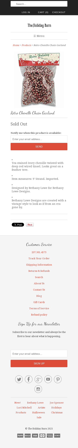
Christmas (56, 412)
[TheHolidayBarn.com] (39, 25)
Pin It (30, 225)
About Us (39, 283)
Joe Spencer (57, 402)
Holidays (56, 407)
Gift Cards (39, 302)
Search (39, 277)
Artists (41, 407)
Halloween (38, 412)
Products (26, 45)
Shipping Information (39, 264)
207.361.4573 (39, 252)
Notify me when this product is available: (36, 133)
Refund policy (39, 314)
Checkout (59, 12)
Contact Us (39, 289)
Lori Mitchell (24, 407)
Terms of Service (39, 308)
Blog (39, 296)
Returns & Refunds (39, 271)
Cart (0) (43, 12)
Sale (39, 417)
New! (17, 402)
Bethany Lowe (35, 402)
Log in (26, 12)
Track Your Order (39, 258)
